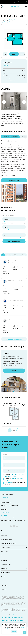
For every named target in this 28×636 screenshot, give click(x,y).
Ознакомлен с (14, 475)
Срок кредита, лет (6, 231)
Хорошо (14, 631)
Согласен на (14, 479)
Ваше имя (5, 454)
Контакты (3, 589)
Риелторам (3, 585)
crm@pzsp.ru (4, 500)
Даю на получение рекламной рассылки (15, 483)
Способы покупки (5, 547)
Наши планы (4, 535)
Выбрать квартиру (14, 180)
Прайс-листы (4, 551)
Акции (2, 581)
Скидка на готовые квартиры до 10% (10, 2)
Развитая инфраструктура (10, 136)
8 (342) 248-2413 (15, 6)
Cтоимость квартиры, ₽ (8, 215)
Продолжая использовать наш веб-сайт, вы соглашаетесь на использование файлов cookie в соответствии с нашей (15, 626)
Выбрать (14, 370)
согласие (10, 482)
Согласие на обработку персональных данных (12, 620)
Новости (3, 576)
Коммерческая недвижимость (8, 543)
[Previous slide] (4, 102)
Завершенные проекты (6, 539)
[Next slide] (24, 102)
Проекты (3, 531)
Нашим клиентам (5, 572)
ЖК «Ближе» (5, 65)
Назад (4, 12)
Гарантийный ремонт (6, 564)
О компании (4, 568)
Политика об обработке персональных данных (12, 617)
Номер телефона (7, 462)
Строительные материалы (7, 556)
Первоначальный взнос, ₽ (8, 223)
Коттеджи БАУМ (5, 560)
